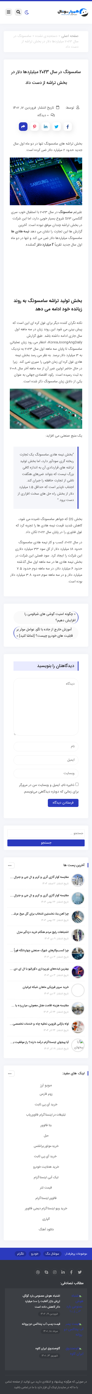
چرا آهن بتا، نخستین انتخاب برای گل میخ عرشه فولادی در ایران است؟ (39, 913)
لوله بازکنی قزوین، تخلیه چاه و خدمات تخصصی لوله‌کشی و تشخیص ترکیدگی (39, 1023)
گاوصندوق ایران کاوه (47, 1348)
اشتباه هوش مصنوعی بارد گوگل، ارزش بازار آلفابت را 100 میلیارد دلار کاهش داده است (41, 1301)
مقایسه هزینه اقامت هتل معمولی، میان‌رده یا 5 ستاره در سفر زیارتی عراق (39, 1005)
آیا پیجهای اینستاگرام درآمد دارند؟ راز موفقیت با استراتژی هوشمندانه (39, 1042)
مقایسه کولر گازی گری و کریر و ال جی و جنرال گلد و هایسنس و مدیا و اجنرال (39, 877)
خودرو (34, 1253)
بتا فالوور (46, 1125)
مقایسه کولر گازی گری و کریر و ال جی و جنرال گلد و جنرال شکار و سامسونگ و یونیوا (39, 895)
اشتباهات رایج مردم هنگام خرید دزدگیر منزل (43, 932)
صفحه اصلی (70, 36)
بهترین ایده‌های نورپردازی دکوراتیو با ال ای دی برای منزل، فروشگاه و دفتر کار (39, 968)
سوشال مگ (52, 1253)
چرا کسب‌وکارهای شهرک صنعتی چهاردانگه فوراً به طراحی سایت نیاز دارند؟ (39, 950)
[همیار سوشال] (72, 13)
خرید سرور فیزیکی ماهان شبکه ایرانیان (46, 987)
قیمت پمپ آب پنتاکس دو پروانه (41, 1324)
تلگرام (20, 1253)
